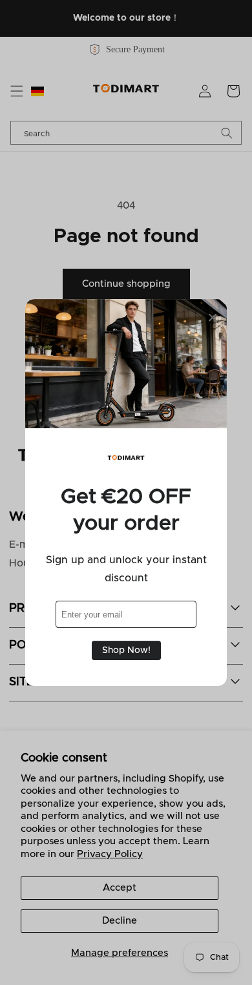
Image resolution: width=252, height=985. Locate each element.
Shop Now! (126, 650)
